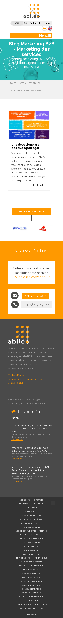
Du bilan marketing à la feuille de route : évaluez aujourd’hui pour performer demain (31, 428)
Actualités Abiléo (30, 83)
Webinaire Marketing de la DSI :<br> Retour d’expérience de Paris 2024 (30, 449)
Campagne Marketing (31, 542)
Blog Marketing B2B (31, 511)
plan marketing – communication (31, 604)
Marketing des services (31, 562)
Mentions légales (16, 375)
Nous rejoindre (31, 508)
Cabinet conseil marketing (31, 597)
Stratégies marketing (31, 573)
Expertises (38, 500)
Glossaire (31, 614)
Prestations (24, 504)
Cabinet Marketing (31, 601)
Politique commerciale (31, 570)
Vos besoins (25, 500)
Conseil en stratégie (31, 589)
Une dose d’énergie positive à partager (25, 146)
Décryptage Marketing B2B (25, 90)
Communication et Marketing (31, 535)
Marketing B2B (40, 558)
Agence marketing (31, 527)
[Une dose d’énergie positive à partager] (29, 125)
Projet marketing (28, 608)
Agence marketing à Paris (31, 519)
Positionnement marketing (31, 566)
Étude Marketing (31, 546)
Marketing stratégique (31, 581)
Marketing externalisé (31, 554)
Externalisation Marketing (31, 539)
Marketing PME (23, 558)
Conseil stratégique (31, 585)
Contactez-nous (15, 383)
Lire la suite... (17, 439)
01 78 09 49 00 (37, 305)
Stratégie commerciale (31, 577)
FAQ (41, 608)
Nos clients (38, 504)
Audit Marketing (31, 550)
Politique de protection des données (25, 379)
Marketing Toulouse (31, 515)
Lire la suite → (40, 185)
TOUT (13, 83)
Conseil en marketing (31, 593)
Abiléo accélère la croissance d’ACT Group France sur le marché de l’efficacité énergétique (30, 470)
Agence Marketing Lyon (31, 523)
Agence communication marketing (31, 531)
